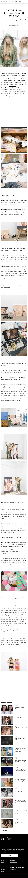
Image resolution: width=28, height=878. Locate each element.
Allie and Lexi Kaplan (8, 84)
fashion (10, 1)
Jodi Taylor (14, 23)
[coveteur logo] (4, 1)
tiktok (2, 873)
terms (11, 865)
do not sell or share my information (17, 867)
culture (20, 1)
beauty (13, 1)
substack (2, 871)
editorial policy (13, 860)
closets (16, 1)
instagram (3, 869)
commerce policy (13, 862)
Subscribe (9, 855)
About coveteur (5, 845)
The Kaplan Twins (12, 86)
